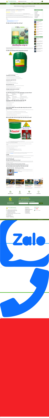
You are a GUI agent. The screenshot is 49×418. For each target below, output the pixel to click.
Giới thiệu (12, 3)
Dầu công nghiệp (26, 3)
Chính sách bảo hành (27, 211)
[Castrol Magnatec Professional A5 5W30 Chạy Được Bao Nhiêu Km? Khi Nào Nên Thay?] (29, 181)
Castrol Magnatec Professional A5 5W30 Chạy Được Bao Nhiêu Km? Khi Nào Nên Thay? (39, 43)
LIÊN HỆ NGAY (11, 153)
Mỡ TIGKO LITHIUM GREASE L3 (39, 26)
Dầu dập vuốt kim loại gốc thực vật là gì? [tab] (13, 160)
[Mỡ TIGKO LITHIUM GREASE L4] (35, 24)
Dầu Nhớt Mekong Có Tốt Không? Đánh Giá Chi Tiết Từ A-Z (39, 51)
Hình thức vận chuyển (27, 210)
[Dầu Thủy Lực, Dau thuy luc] (11, 1)
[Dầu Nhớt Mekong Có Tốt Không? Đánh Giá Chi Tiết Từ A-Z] (35, 51)
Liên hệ (40, 3)
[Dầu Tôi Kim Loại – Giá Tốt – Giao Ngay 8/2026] (10, 181)
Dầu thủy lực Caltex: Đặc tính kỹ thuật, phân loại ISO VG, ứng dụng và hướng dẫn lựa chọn (39, 48)
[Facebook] (34, 208)
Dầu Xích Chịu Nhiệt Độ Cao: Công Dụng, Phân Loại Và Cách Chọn (39, 41)
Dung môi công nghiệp (37, 14)
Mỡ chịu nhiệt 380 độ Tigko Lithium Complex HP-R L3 (38, 21)
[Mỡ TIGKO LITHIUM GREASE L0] (35, 34)
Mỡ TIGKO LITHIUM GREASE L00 (39, 31)
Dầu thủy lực (16, 3)
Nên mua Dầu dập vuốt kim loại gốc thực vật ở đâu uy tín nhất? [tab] (17, 166)
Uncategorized (36, 17)
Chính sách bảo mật (27, 212)
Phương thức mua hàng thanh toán (28, 209)
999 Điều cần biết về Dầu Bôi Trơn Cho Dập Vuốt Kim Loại (13, 20)
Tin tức (36, 3)
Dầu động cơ (21, 3)
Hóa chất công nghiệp (37, 15)
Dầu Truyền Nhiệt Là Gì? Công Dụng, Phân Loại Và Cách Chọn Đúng (39, 46)
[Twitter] (35, 208)
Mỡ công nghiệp (32, 3)
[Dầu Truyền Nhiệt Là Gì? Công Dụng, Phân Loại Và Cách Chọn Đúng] (35, 46)
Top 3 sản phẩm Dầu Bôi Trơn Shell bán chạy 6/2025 (12, 21)
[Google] (37, 208)
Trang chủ (8, 3)
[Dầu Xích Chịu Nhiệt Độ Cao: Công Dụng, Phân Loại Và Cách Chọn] (35, 41)
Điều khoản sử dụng (27, 208)
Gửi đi (41, 203)
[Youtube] (36, 208)
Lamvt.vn (42, 219)
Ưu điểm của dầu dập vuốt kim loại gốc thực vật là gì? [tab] (15, 163)
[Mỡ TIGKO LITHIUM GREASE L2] (35, 29)
